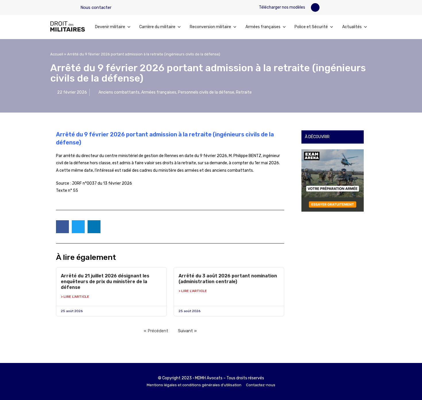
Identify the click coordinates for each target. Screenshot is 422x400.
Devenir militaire (110, 26)
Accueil (56, 54)
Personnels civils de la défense (206, 92)
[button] (315, 7)
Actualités (352, 26)
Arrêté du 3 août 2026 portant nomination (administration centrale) (228, 278)
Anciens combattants (119, 92)
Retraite (244, 92)
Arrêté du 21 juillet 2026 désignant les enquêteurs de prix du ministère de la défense (105, 281)
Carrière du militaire (157, 26)
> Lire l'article (75, 297)
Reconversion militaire (210, 26)
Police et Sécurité (311, 26)
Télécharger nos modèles (281, 7)
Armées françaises (262, 26)
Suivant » (187, 330)
